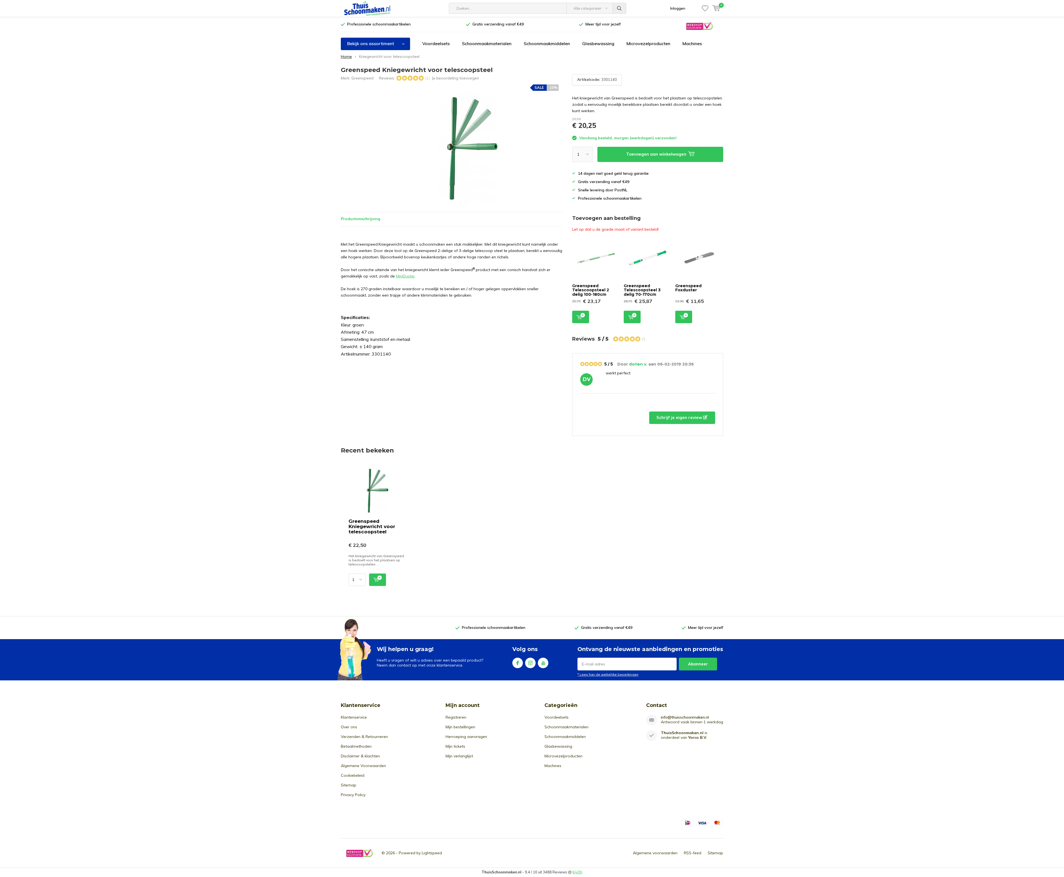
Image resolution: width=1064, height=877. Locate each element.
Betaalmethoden (356, 746)
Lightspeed (432, 852)
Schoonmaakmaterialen (486, 43)
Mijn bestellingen (460, 726)
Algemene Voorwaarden (363, 765)
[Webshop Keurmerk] (699, 25)
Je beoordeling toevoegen (455, 78)
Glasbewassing (598, 43)
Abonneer (698, 664)
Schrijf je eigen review (679, 417)
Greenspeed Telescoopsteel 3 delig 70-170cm (642, 290)
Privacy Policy (353, 794)
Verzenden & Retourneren (364, 736)
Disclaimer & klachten (360, 755)
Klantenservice (354, 717)
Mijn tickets (455, 746)
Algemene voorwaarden (655, 852)
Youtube (543, 663)
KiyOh (577, 872)
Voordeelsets (436, 43)
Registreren (456, 717)
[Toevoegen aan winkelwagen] (377, 579)
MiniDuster (405, 276)
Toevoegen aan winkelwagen (580, 317)
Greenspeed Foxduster (688, 288)
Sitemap (348, 785)
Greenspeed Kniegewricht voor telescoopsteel (372, 526)
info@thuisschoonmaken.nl (685, 717)
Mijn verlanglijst (459, 755)
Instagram (530, 663)
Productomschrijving (360, 218)
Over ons (349, 726)
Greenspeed (362, 78)
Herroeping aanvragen (466, 736)
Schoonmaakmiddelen (547, 43)
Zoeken (619, 8)
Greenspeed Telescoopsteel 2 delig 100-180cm (590, 290)
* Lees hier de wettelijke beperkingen (607, 674)
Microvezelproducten (648, 43)
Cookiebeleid (352, 775)
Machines (692, 43)
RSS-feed (692, 852)
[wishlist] (705, 8)
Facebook (517, 663)
